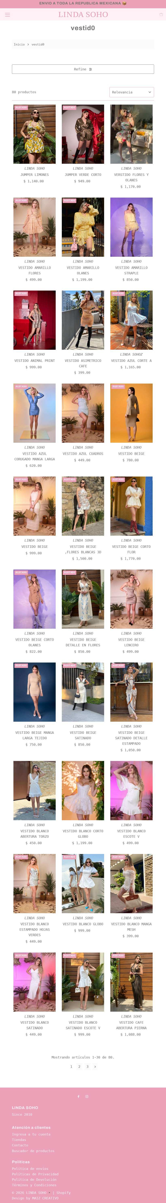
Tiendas (19, 1140)
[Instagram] (86, 1096)
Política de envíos (30, 1169)
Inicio (19, 44)
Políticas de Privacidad (35, 1174)
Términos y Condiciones (34, 1185)
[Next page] (95, 1066)
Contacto (20, 1145)
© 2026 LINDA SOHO (29, 1193)
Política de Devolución (34, 1180)
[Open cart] (161, 14)
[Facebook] (78, 1096)
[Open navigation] (7, 14)
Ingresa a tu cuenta (31, 1134)
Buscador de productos (33, 1151)
